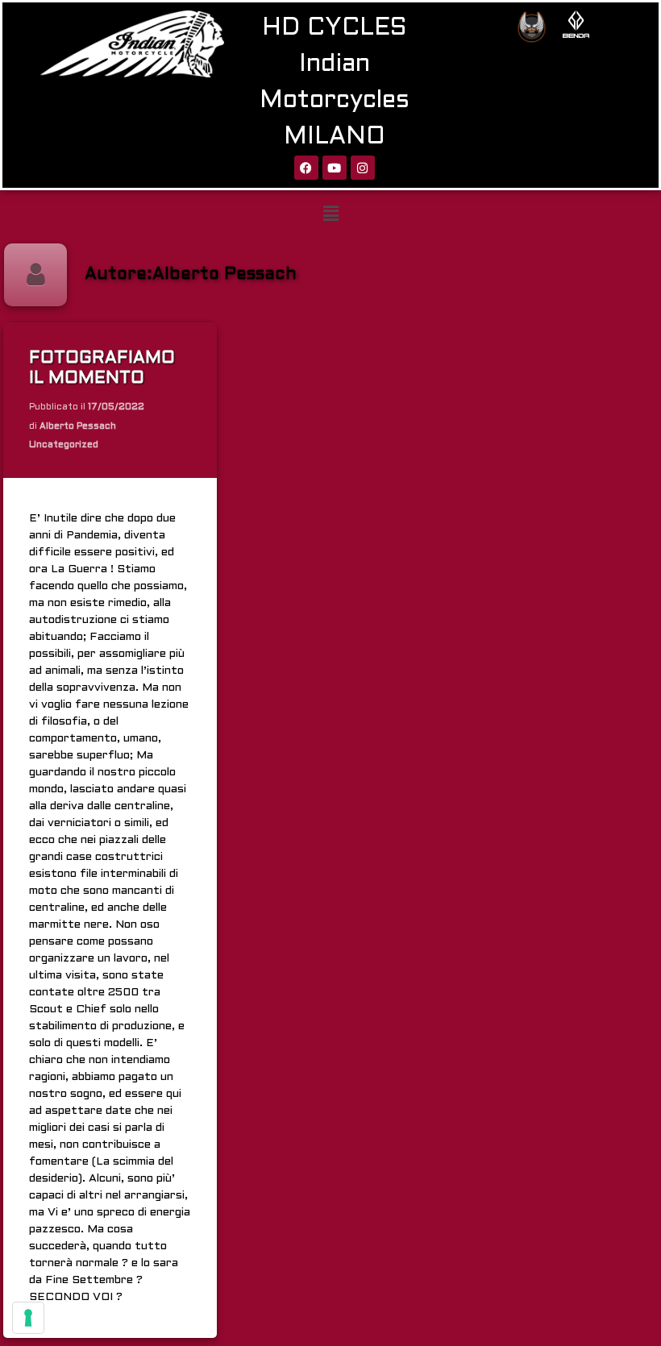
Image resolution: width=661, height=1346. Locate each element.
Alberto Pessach (77, 426)
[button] (330, 214)
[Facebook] (306, 168)
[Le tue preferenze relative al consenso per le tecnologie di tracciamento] (28, 1317)
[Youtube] (334, 168)
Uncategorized (63, 446)
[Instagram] (363, 168)
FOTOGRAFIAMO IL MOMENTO (102, 368)
